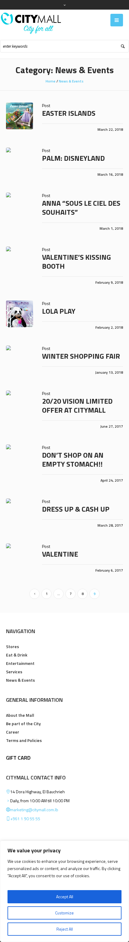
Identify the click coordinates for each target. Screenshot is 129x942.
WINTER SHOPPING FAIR (81, 356)
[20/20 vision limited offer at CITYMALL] (19, 403)
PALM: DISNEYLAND (73, 158)
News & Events (71, 81)
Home (51, 81)
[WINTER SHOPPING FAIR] (19, 358)
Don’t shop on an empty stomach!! (73, 459)
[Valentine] (19, 556)
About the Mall (20, 715)
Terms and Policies (24, 740)
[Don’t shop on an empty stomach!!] (19, 457)
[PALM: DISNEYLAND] (19, 161)
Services (14, 671)
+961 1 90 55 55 (25, 818)
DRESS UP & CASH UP (76, 509)
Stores (12, 646)
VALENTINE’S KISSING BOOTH (76, 261)
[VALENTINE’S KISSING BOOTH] (19, 260)
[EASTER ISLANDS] (19, 116)
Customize (64, 913)
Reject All (64, 929)
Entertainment (20, 663)
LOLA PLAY (58, 311)
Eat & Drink (16, 655)
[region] (64, 891)
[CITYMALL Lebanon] (31, 23)
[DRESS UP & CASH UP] (19, 511)
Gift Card (18, 758)
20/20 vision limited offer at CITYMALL (77, 405)
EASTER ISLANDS (68, 113)
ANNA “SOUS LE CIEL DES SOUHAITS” (81, 207)
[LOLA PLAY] (19, 314)
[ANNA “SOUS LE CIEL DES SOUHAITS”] (19, 206)
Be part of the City (23, 723)
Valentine (60, 554)
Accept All (64, 896)
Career (12, 732)
